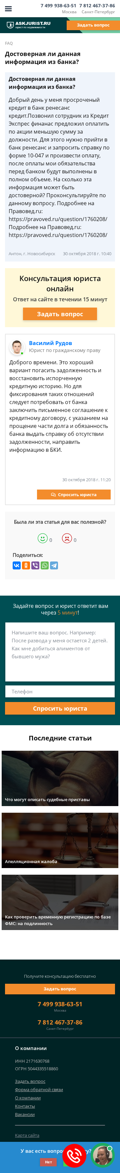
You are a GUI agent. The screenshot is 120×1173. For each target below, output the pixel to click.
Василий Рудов (50, 343)
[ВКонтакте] (17, 565)
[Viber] (35, 565)
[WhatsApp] (45, 565)
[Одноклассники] (26, 565)
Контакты (25, 1106)
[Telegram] (54, 565)
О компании (28, 1098)
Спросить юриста (77, 495)
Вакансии (25, 1114)
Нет (48, 1161)
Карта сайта (27, 1135)
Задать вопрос (93, 25)
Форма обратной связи (39, 1089)
